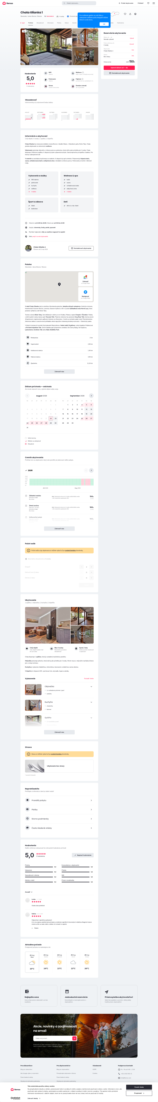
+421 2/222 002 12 (126, 1073)
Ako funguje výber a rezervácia (29, 1073)
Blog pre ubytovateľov (63, 1069)
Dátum (67, 23)
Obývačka (49, 686)
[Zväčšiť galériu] (94, 32)
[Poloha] (114, 14)
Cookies (95, 1073)
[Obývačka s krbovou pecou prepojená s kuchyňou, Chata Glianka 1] (47, 625)
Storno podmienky (40, 819)
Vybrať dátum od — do (119, 68)
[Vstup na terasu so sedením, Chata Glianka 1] (85, 38)
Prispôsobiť (138, 1093)
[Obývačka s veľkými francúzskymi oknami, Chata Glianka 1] (82, 616)
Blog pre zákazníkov (26, 1069)
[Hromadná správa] (135, 14)
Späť (23, 23)
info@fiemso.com (126, 1078)
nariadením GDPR (57, 1046)
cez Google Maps (85, 297)
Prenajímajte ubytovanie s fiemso (66, 1073)
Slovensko (23, 16)
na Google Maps (85, 282)
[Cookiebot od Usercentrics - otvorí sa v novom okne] (15, 1098)
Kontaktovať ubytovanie (82, 248)
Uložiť (86, 585)
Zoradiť (27, 892)
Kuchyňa (49, 702)
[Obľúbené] (148, 3)
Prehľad (30, 23)
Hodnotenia (120, 23)
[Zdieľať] (130, 14)
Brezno (39, 16)
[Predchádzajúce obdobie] (86, 470)
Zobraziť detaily (33, 1098)
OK (104, 24)
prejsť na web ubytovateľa (40, 236)
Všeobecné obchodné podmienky (30, 1081)
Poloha (59, 23)
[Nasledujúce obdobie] (91, 470)
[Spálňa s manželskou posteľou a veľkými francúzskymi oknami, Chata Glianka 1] (46, 47)
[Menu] (154, 3)
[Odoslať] (74, 1038)
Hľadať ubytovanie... (73, 3)
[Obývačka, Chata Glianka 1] (33, 689)
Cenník (74, 23)
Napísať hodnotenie (83, 855)
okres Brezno (32, 16)
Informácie (50, 23)
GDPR (94, 1069)
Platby (34, 809)
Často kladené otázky (42, 828)
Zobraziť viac (59, 371)
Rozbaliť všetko (89, 678)
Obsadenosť (40, 23)
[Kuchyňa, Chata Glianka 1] (33, 705)
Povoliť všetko (139, 1087)
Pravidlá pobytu (39, 800)
